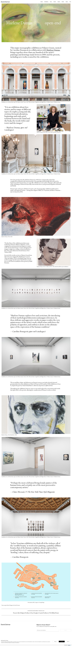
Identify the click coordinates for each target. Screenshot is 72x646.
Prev (64, 98)
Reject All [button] (68, 641)
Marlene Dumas (53, 50)
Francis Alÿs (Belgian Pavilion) (21, 613)
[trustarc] (69, 645)
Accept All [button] (61, 641)
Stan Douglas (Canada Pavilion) (39, 613)
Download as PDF (31, 602)
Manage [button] (55, 641)
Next (67, 98)
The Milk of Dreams (54, 613)
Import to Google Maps (39, 602)
